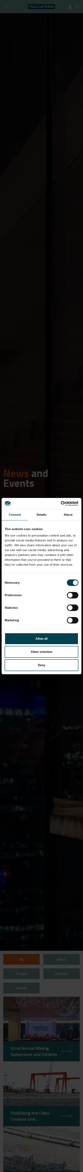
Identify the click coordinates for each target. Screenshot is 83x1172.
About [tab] (68, 514)
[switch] (72, 595)
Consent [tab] (15, 514)
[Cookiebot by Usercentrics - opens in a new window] (60, 503)
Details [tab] (42, 514)
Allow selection (42, 651)
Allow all (41, 638)
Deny (41, 665)
